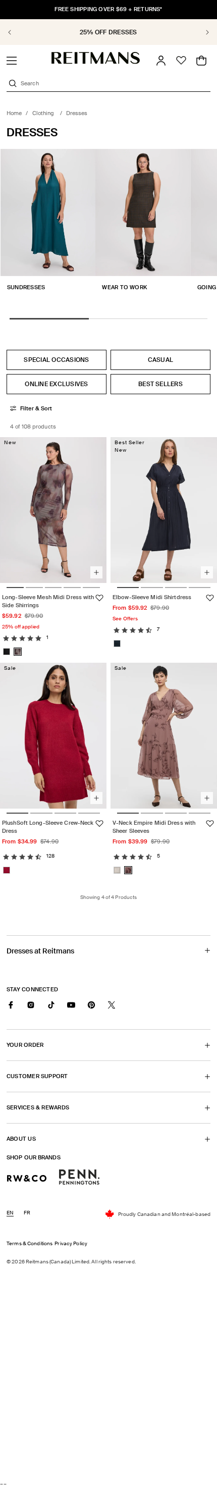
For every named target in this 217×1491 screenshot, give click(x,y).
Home (14, 113)
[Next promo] (201, 32)
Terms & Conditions (29, 1243)
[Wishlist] (181, 61)
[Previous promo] (16, 32)
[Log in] (161, 61)
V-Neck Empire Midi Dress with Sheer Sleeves (154, 827)
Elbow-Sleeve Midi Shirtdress (152, 597)
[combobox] (114, 83)
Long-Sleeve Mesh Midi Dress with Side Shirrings (48, 601)
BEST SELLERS (160, 384)
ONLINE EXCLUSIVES (56, 384)
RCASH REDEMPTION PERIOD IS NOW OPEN (108, 32)
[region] (108, 32)
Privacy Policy (71, 1243)
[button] (12, 61)
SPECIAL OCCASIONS (56, 360)
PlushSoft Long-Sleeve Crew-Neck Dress (47, 827)
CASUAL (160, 360)
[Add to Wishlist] (99, 598)
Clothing (44, 113)
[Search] (13, 83)
